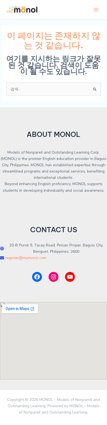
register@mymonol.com (25, 257)
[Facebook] (37, 277)
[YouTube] (70, 277)
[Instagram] (53, 277)
